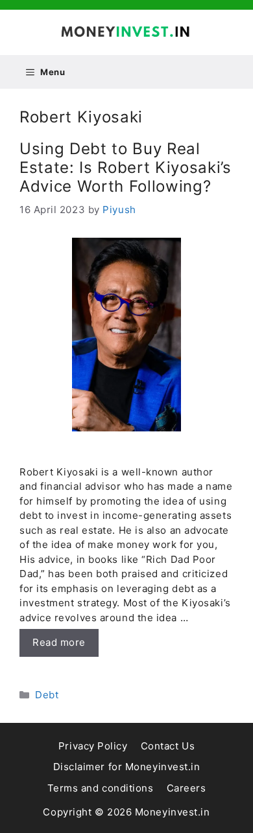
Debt (46, 695)
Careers (186, 788)
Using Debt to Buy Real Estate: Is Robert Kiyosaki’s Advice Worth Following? (125, 167)
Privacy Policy (93, 746)
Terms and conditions (100, 788)
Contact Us (168, 746)
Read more (59, 642)
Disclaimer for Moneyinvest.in (126, 766)
